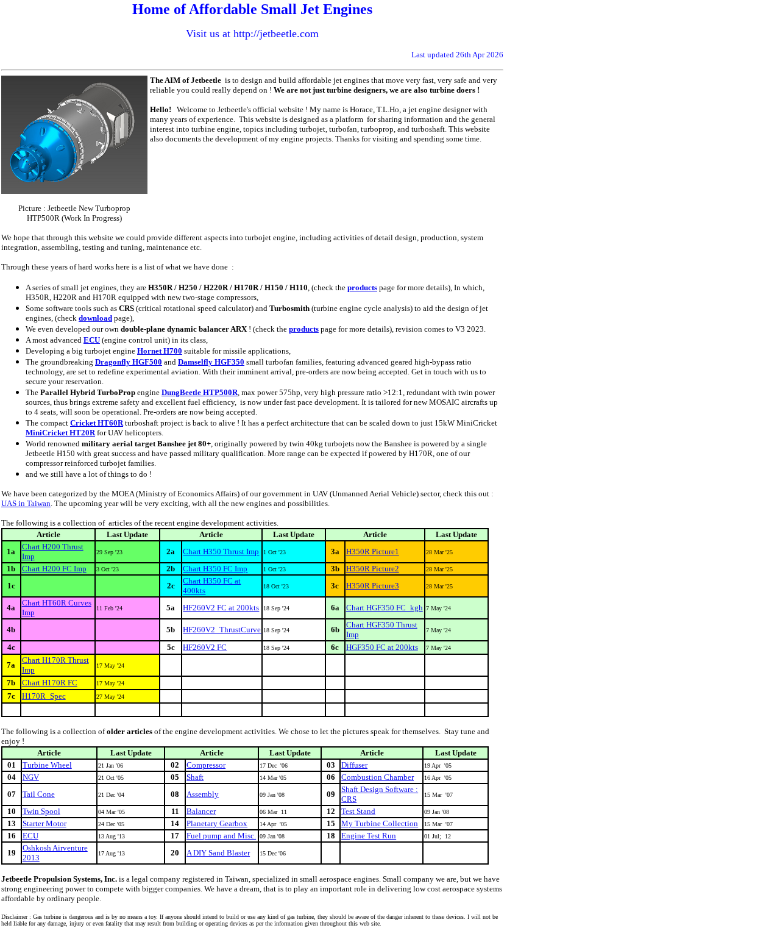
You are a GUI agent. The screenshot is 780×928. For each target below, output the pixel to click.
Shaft (195, 777)
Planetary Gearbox (216, 823)
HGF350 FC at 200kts (382, 647)
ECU (91, 339)
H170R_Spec (44, 696)
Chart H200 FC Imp (54, 568)
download (95, 318)
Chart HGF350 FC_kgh (384, 607)
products (362, 287)
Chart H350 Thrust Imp (221, 551)
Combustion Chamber (377, 777)
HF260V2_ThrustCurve (222, 629)
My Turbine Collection (379, 823)
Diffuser (354, 764)
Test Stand (358, 811)
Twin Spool (41, 811)
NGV (31, 777)
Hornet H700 (159, 350)
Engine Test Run (368, 835)
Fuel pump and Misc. (221, 835)
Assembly (202, 794)
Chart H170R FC (49, 682)
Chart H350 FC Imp (215, 568)
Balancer (201, 811)
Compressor (205, 764)
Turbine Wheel (47, 764)
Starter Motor (44, 823)
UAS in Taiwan (26, 503)
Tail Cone (39, 794)
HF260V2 (200, 647)
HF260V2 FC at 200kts (221, 607)
